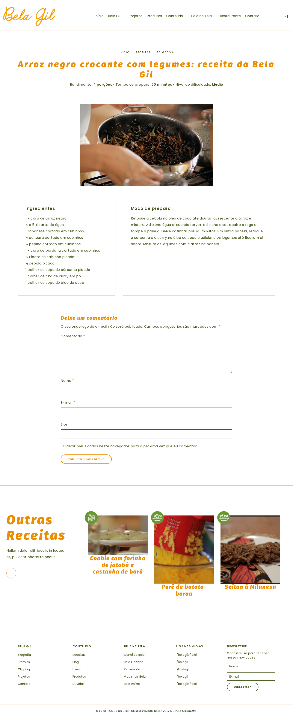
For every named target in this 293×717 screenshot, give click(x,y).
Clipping (24, 669)
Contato (252, 15)
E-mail (68, 402)
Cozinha (133, 662)
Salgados (165, 52)
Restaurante (230, 15)
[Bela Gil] (29, 16)
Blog (75, 662)
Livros (76, 669)
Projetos (135, 15)
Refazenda (132, 669)
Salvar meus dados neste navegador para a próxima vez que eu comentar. (131, 446)
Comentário (73, 336)
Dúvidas (78, 684)
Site (64, 424)
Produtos (154, 15)
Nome (67, 380)
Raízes (132, 684)
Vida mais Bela (135, 676)
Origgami (189, 711)
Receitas (143, 52)
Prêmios (24, 662)
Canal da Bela (134, 655)
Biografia (24, 655)
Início (99, 15)
